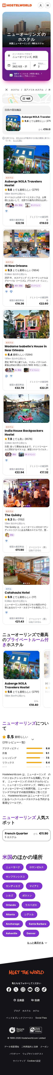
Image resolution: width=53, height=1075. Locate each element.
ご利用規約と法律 (29, 1046)
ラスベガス (31, 904)
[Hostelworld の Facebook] (8, 989)
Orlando (11, 904)
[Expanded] (6, 89)
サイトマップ (19, 1060)
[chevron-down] (32, 739)
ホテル (8, 589)
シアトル (29, 914)
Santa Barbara (37, 923)
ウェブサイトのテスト (33, 1053)
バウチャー (15, 1053)
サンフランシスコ (15, 876)
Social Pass (41, 1017)
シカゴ (9, 895)
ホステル (9, 178)
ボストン (27, 895)
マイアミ (34, 886)
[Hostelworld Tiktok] (44, 989)
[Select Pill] (41, 5)
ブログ (17, 1010)
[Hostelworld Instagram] (23, 989)
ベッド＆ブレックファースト (19, 1017)
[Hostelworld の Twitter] (16, 989)
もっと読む (17, 140)
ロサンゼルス (36, 867)
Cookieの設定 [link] (34, 1060)
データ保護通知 (11, 1046)
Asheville (11, 933)
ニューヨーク (13, 867)
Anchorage (12, 923)
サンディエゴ (13, 886)
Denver (31, 933)
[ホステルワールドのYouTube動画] (30, 989)
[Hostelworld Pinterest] (37, 989)
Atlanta (10, 914)
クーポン (44, 1046)
